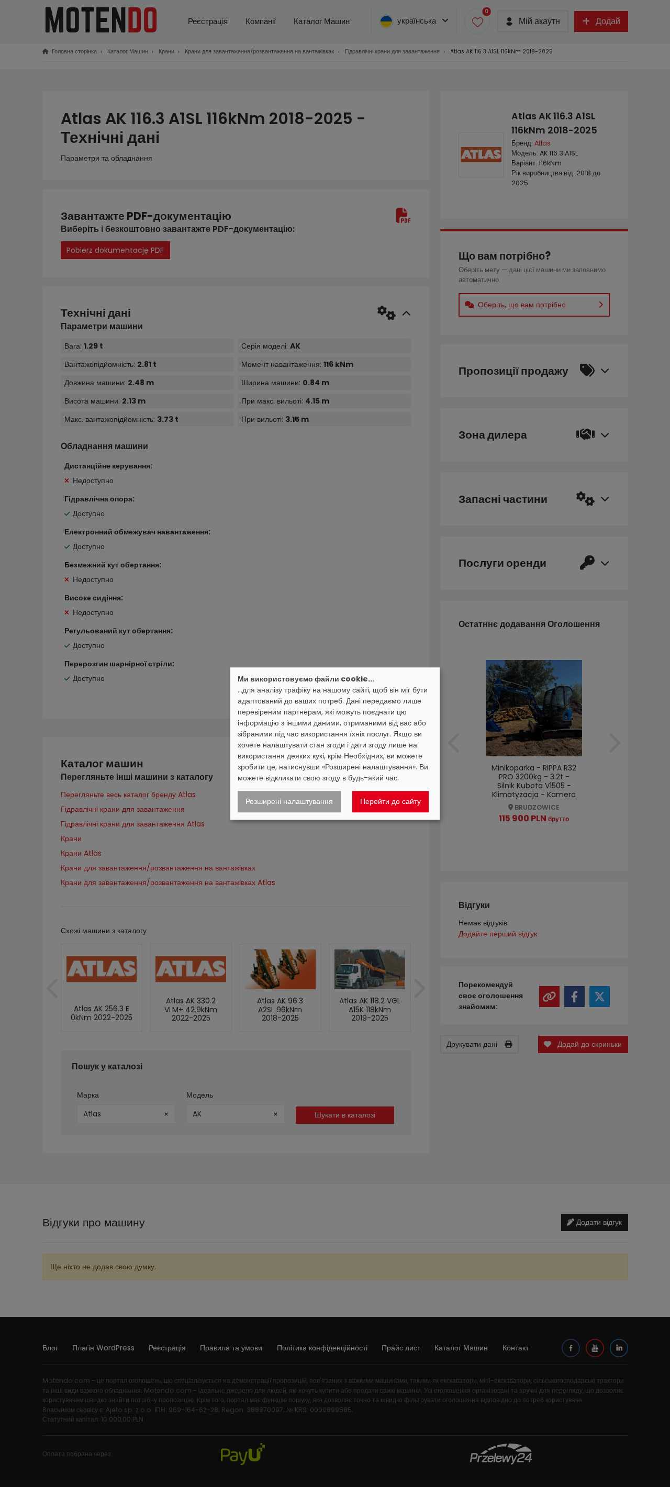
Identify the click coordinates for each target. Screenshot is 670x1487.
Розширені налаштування (289, 801)
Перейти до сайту (390, 801)
